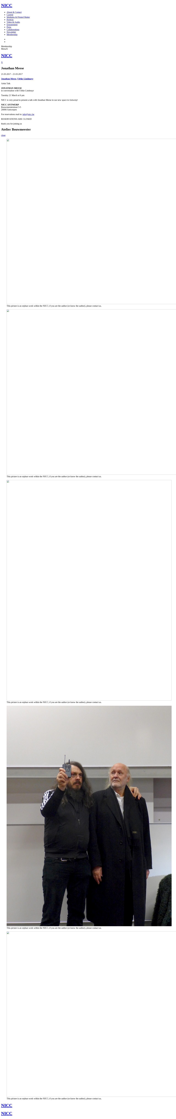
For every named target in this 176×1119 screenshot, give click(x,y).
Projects (10, 19)
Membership (12, 34)
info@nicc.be (28, 114)
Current (10, 15)
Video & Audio (13, 22)
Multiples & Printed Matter (18, 17)
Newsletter (11, 32)
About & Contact (14, 12)
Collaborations (13, 29)
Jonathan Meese (8, 79)
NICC (6, 5)
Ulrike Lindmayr (25, 79)
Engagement (12, 24)
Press (9, 27)
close (3, 135)
